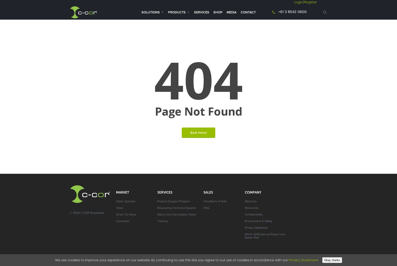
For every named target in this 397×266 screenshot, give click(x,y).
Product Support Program (173, 201)
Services (201, 12)
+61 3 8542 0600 (292, 12)
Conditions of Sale (215, 201)
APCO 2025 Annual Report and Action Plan (265, 236)
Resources (252, 208)
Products (177, 12)
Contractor (122, 221)
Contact (248, 12)
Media (232, 12)
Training (162, 221)
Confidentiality (254, 214)
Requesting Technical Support (176, 208)
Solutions (150, 12)
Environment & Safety (258, 221)
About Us (251, 201)
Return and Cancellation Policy (176, 214)
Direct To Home (126, 214)
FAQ (206, 208)
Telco (119, 208)
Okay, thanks (332, 260)
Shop (217, 12)
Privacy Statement (256, 228)
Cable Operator (126, 201)
